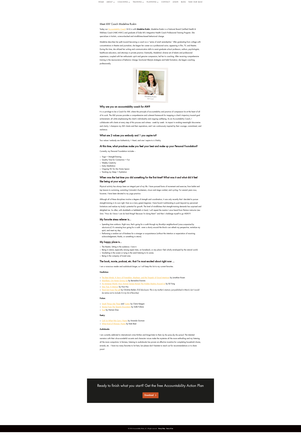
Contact (165, 2)
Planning (151, 2)
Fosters (127, 304)
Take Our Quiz (195, 2)
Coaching (123, 2)
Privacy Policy (162, 428)
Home (101, 2)
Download (149, 395)
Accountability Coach (117, 29)
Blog (183, 2)
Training (137, 2)
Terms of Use (169, 428)
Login (175, 2)
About (110, 2)
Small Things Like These (111, 304)
